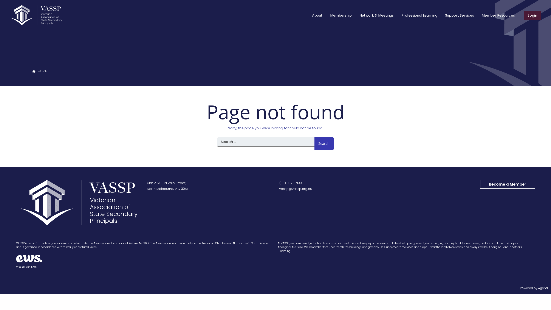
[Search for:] (265, 143)
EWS (34, 266)
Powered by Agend (534, 288)
